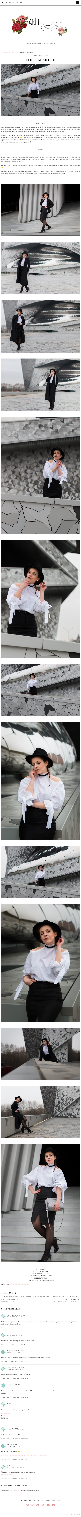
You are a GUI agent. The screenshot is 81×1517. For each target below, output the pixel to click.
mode (54, 1296)
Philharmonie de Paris (64, 1296)
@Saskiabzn (8, 1416)
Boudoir (45, 55)
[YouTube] (14, 3)
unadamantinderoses (15, 1367)
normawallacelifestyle (16, 1315)
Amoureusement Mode (15, 1351)
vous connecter (14, 1490)
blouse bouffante (29, 1296)
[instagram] (33, 1505)
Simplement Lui (13, 1445)
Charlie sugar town (44, 1296)
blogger (19, 1296)
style (75, 1296)
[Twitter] (2, 3)
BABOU (46, 1273)
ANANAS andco (12, 1428)
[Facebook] (17, 3)
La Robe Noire (6, 1413)
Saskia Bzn (11, 1403)
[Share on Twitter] (12, 1293)
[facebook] (37, 1505)
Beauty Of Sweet (13, 1384)
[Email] (21, 3)
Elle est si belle (13, 1334)
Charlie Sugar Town (13, 1513)
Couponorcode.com (7, 1474)
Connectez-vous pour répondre (15, 1328)
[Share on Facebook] (10, 1293)
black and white (9, 1296)
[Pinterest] (10, 3)
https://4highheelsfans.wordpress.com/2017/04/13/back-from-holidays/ (24, 1455)
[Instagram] (6, 3)
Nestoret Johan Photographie (19, 1284)
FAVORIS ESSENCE (11, 1300)
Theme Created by (71, 1514)
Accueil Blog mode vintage (11, 52)
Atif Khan (11, 1465)
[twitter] (27, 1505)
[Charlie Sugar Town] (40, 21)
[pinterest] (43, 1505)
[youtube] (48, 1505)
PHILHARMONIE (40, 60)
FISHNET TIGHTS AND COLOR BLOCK (65, 1300)
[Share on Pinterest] (15, 1293)
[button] (78, 2)
